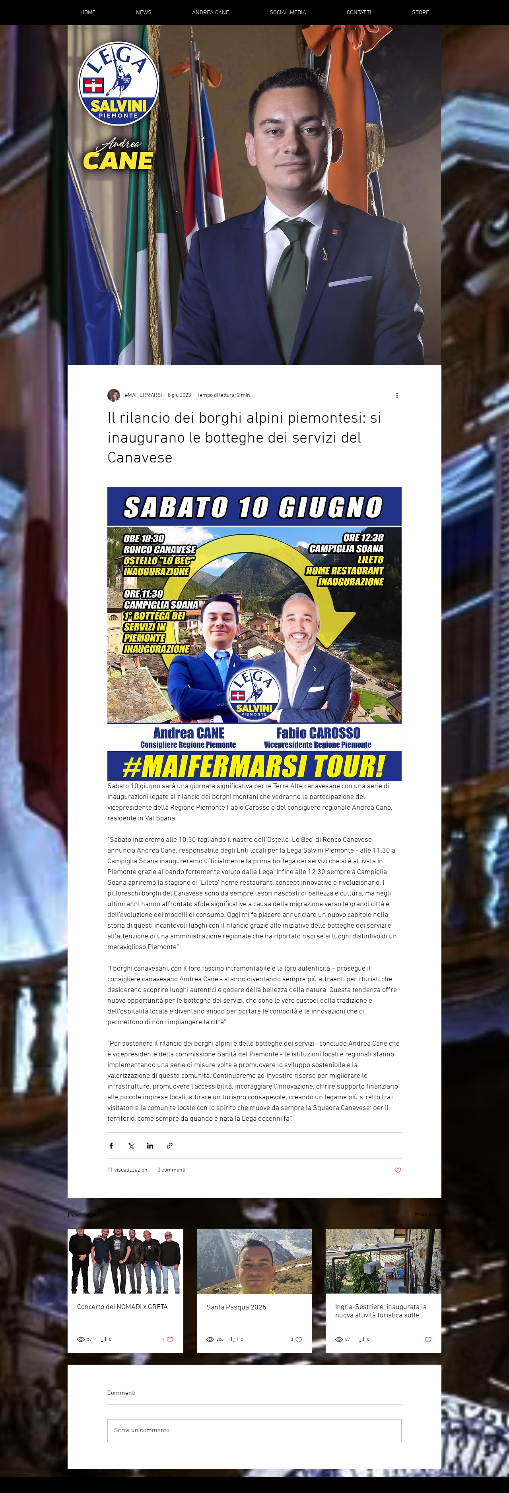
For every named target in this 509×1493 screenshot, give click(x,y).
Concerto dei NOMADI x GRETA (122, 1307)
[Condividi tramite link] (169, 1145)
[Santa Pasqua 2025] (255, 1261)
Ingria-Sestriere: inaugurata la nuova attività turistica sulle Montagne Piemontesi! (381, 1311)
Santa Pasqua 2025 (236, 1307)
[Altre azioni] (397, 395)
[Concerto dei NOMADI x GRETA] (125, 1261)
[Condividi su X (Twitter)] (130, 1145)
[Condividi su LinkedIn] (150, 1145)
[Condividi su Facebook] (111, 1145)
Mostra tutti (428, 1214)
